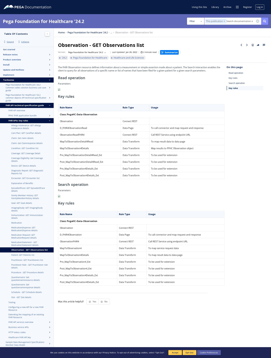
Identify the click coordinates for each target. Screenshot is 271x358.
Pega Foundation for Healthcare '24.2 (87, 32)
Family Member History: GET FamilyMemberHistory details (25, 197)
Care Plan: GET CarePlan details (26, 133)
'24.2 (64, 57)
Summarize (171, 52)
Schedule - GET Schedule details (26, 292)
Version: (62, 52)
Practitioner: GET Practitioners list (27, 260)
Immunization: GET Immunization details (27, 216)
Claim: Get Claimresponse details (27, 143)
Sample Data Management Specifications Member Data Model (25, 343)
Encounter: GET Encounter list (25, 178)
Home (61, 32)
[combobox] (229, 21)
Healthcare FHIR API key (19, 337)
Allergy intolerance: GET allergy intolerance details (26, 127)
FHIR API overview (16, 110)
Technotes (8, 80)
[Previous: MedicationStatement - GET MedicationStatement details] (241, 45)
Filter (192, 21)
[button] (224, 21)
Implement (8, 75)
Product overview (12, 59)
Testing (11, 302)
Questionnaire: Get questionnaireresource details (25, 278)
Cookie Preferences (209, 352)
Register (247, 7)
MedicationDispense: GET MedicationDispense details (24, 229)
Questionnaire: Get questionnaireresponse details (25, 286)
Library (215, 7)
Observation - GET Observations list (29, 249)
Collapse (25, 41)
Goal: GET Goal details (21, 203)
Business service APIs (18, 327)
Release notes (10, 54)
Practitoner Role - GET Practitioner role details (29, 266)
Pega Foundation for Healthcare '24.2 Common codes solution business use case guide (26, 87)
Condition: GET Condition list (24, 148)
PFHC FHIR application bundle (22, 115)
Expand (10, 41)
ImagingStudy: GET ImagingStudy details (27, 209)
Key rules (233, 78)
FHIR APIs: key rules (18, 120)
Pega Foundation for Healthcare (90, 57)
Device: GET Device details (23, 165)
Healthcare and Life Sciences (129, 57)
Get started (9, 49)
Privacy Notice (109, 352)
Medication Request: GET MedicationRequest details (24, 236)
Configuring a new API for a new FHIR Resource (25, 308)
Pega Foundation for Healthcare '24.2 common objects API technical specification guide (26, 98)
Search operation (237, 83)
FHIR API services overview (20, 322)
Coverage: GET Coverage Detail (25, 153)
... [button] (111, 32)
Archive (227, 7)
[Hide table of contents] (47, 34)
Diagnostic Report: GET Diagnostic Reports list (27, 172)
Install (6, 64)
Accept (175, 352)
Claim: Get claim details (22, 138)
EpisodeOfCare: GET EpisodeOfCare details (28, 189)
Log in (260, 7)
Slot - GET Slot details (21, 297)
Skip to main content (13, 3)
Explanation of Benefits (22, 183)
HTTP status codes (17, 332)
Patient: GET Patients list (22, 255)
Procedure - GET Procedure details (27, 272)
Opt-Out (189, 352)
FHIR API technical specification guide (25, 105)
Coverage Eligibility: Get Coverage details (27, 159)
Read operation (236, 73)
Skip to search (34, 3)
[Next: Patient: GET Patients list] (247, 45)
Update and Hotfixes (13, 69)
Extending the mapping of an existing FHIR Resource (26, 316)
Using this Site (199, 7)
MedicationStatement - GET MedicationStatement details (25, 243)
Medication (16, 222)
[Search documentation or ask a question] (264, 21)
